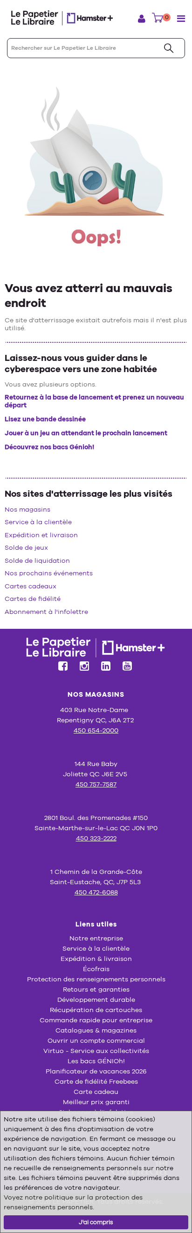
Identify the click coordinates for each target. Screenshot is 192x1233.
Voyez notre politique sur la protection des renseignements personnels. (73, 1202)
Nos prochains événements (49, 573)
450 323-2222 (96, 838)
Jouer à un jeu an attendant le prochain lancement (86, 433)
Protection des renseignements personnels (96, 979)
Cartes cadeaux (30, 586)
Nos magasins (27, 509)
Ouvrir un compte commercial (96, 1040)
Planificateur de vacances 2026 (96, 1071)
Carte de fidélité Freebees (96, 1081)
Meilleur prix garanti (96, 1102)
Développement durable (96, 999)
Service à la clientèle (38, 522)
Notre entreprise (96, 938)
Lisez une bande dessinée (45, 419)
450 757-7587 (96, 784)
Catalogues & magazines (96, 1030)
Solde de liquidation (37, 560)
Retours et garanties (96, 989)
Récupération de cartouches (96, 1009)
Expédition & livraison (96, 958)
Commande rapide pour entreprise (96, 1020)
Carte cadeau (96, 1091)
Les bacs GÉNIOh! (96, 1061)
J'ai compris (96, 1222)
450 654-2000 (96, 730)
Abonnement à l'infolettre (46, 611)
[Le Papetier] (65, 18)
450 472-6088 (96, 892)
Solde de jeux (26, 547)
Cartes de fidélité (33, 598)
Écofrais (96, 969)
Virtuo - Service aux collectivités (96, 1050)
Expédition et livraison (41, 535)
